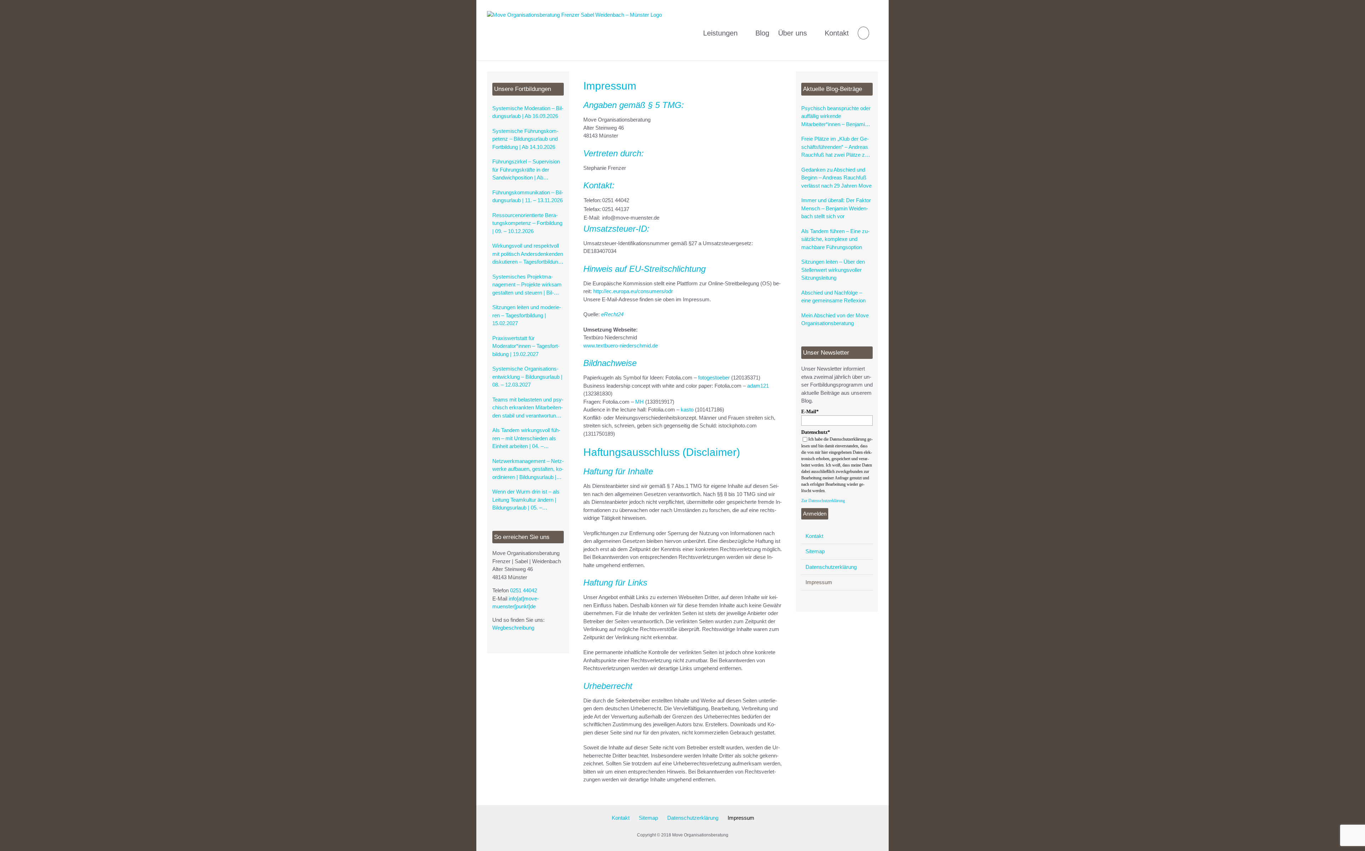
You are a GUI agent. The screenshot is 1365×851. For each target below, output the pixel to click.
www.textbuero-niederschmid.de (620, 346)
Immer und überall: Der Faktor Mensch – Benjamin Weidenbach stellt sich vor (836, 208)
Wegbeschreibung (513, 628)
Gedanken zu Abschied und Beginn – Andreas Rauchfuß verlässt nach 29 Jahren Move (836, 178)
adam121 (758, 386)
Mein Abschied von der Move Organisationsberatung (835, 319)
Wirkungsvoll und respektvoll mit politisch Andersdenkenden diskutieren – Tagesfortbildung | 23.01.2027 (528, 254)
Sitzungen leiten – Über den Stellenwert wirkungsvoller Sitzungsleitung (833, 270)
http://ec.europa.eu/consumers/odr (633, 291)
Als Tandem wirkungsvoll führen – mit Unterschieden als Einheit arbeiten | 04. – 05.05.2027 (526, 439)
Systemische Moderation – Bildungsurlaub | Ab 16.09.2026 (527, 112)
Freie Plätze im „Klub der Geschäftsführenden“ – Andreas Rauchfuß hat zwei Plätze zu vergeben (835, 147)
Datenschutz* (815, 432)
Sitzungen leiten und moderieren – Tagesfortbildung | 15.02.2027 (526, 315)
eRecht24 (612, 314)
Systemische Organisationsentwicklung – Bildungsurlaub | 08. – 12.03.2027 (527, 377)
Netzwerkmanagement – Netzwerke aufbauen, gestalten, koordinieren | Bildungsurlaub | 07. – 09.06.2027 (528, 469)
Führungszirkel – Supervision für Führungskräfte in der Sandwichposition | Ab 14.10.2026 (526, 170)
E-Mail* (810, 411)
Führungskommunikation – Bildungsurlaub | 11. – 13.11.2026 (527, 196)
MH (639, 402)
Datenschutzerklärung (831, 567)
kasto (687, 409)
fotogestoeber (714, 378)
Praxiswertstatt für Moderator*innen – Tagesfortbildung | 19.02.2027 (526, 346)
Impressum (818, 582)
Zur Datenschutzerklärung (823, 500)
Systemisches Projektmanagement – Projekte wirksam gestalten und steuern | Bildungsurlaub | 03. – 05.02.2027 (527, 285)
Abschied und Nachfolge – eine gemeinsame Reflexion (833, 297)
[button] (863, 30)
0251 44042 (523, 590)
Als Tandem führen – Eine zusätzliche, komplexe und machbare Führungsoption (835, 239)
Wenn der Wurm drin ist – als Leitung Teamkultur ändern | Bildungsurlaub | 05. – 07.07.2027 (526, 500)
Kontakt (814, 536)
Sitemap (815, 551)
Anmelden (814, 514)
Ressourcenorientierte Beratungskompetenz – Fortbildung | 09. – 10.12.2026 (527, 223)
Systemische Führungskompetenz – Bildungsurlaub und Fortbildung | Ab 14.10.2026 (525, 139)
